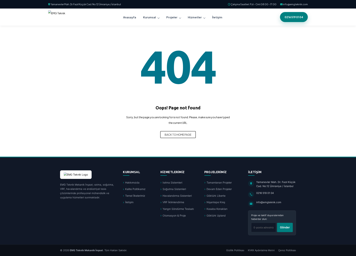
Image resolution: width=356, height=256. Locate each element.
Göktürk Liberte (216, 195)
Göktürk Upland (216, 215)
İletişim (129, 202)
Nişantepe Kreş (216, 202)
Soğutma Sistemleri (174, 189)
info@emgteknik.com (295, 4)
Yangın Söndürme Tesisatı (178, 208)
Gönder (285, 227)
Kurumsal (149, 17)
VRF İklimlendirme (173, 202)
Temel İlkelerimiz (135, 195)
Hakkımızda (132, 182)
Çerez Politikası (287, 250)
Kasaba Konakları (217, 208)
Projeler (171, 17)
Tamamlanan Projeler (219, 182)
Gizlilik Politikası (235, 250)
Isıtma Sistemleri (172, 182)
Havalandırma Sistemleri (177, 195)
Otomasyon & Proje (174, 215)
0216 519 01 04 (294, 17)
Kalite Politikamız (135, 189)
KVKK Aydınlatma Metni (261, 250)
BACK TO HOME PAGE (178, 134)
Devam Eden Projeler (219, 189)
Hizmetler (195, 17)
